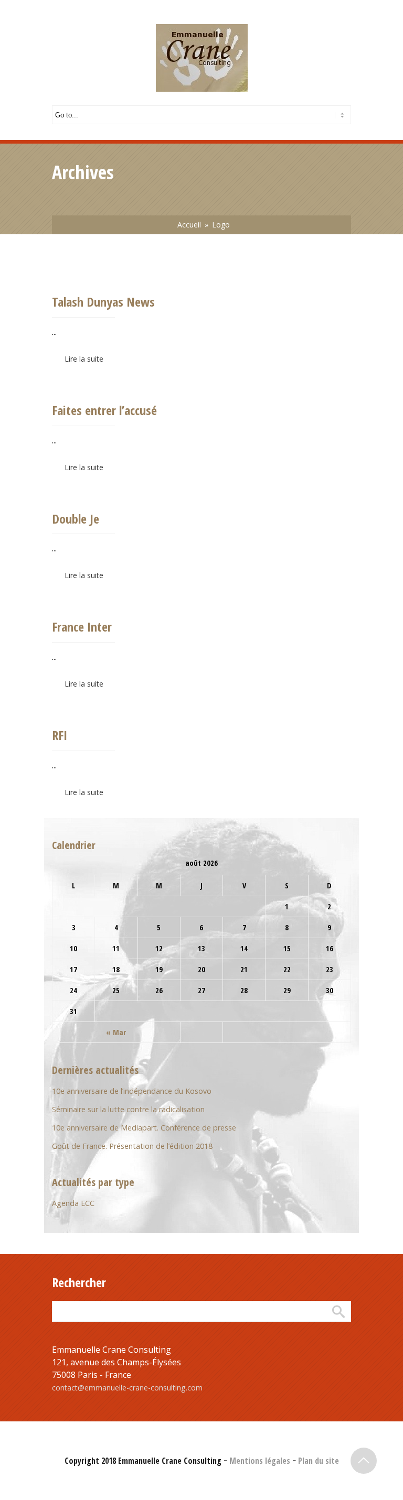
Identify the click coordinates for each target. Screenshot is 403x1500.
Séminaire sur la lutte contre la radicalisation (128, 1109)
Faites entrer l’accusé (104, 410)
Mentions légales (259, 1460)
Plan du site (318, 1460)
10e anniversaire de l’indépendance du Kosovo (131, 1091)
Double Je (75, 518)
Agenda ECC (73, 1203)
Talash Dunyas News (103, 301)
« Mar (116, 1032)
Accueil (189, 225)
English (103, 7)
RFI (59, 735)
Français (65, 7)
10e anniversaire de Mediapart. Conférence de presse (144, 1128)
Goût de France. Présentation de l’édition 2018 (132, 1146)
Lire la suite (84, 359)
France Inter (82, 626)
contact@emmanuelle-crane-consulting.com (127, 1388)
